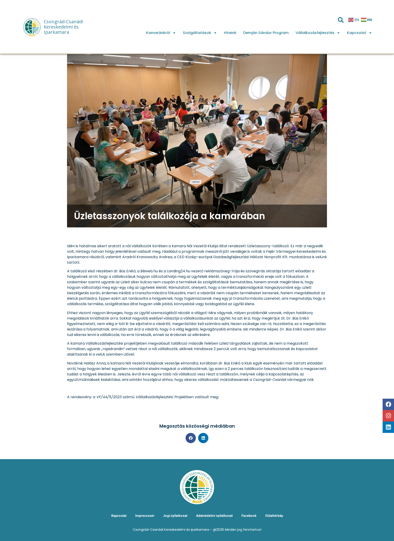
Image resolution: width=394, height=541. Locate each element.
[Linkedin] (388, 427)
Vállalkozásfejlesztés (315, 32)
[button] (191, 438)
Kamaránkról (158, 32)
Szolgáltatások (197, 32)
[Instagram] (388, 415)
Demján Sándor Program (266, 32)
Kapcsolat (356, 32)
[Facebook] (388, 404)
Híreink (230, 32)
